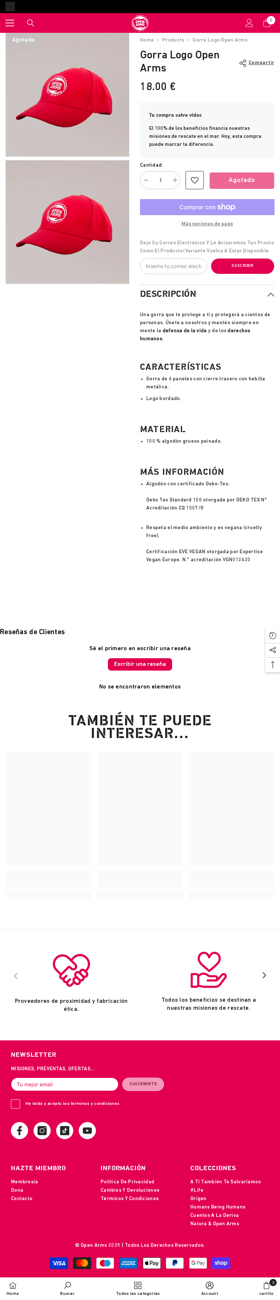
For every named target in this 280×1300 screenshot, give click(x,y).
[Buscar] (30, 23)
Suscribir (242, 266)
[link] (195, 180)
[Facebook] (19, 1130)
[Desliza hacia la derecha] (264, 976)
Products (173, 40)
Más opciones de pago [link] (207, 224)
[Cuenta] (249, 23)
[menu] (9, 23)
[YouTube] (87, 1130)
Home (147, 40)
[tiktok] (64, 1130)
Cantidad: (151, 165)
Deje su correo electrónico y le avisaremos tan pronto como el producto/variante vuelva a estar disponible (207, 247)
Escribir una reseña (140, 664)
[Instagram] (42, 1130)
